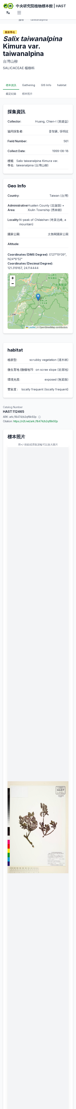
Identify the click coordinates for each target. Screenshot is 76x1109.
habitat (61, 85)
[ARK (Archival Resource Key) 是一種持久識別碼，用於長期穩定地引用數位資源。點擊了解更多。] (39, 417)
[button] (38, 297)
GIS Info (46, 85)
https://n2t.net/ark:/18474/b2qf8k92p (35, 421)
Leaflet (31, 327)
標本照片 (27, 93)
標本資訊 (11, 85)
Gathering (28, 85)
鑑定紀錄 (11, 93)
